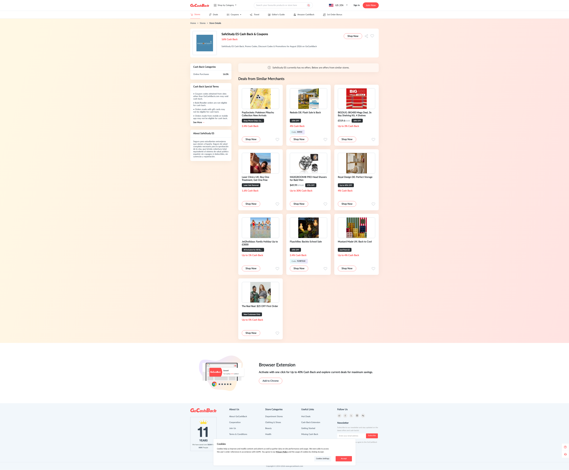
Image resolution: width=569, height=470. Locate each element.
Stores (197, 14)
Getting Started (308, 428)
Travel (256, 15)
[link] (193, 23)
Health (268, 434)
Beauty (268, 428)
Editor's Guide (278, 15)
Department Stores (274, 417)
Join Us (232, 428)
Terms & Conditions (238, 434)
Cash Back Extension (310, 422)
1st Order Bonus (334, 15)
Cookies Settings (322, 459)
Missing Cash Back (309, 434)
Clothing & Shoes (273, 422)
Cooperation (235, 422)
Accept (344, 459)
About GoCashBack (238, 417)
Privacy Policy (282, 452)
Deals (215, 15)
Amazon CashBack (305, 15)
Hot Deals (305, 417)
